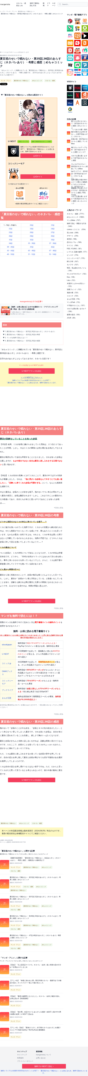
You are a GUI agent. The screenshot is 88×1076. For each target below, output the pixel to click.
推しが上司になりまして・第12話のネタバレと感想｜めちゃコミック (79, 124)
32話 (31, 240)
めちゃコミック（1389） (76, 217)
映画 (43, 4)
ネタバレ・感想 (50, 80)
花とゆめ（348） (73, 233)
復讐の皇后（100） (74, 315)
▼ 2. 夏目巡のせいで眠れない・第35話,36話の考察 (21, 334)
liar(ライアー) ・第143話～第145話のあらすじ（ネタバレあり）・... (79, 174)
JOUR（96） (71, 318)
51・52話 (31, 254)
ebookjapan (7, 644)
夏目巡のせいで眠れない (25, 11)
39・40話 (10, 247)
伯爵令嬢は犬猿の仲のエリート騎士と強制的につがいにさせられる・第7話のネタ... (79, 183)
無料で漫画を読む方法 (34, 4)
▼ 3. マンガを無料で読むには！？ (15, 338)
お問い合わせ (41, 1058)
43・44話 (10, 251)
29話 (31, 236)
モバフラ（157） (73, 265)
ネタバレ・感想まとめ (21, 4)
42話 (52, 247)
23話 (31, 229)
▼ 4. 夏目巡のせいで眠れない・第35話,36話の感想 (21, 341)
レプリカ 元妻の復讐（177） (77, 252)
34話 (10, 243)
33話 (52, 240)
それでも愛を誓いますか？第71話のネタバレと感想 (79, 158)
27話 (52, 232)
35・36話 (31, 243)
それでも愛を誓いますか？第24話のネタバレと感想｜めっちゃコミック (79, 199)
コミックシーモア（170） (76, 258)
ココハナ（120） (73, 296)
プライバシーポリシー (25, 1061)
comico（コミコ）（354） (77, 229)
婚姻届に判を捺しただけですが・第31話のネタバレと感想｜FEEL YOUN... (79, 191)
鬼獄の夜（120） (73, 293)
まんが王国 (6, 698)
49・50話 (10, 254)
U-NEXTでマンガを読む (32, 371)
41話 (31, 247)
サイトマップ (22, 1055)
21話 (52, 225)
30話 (52, 236)
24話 (52, 229)
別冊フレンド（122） (74, 289)
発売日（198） (72, 239)
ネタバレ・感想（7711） (76, 214)
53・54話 (52, 254)
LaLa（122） (71, 280)
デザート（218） (73, 236)
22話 (10, 229)
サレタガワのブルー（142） (77, 274)
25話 (10, 232)
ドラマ (48, 4)
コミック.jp (6, 663)
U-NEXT (5, 654)
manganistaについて (43, 1055)
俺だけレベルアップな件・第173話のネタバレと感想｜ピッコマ (79, 149)
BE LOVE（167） (73, 261)
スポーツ (53, 4)
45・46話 (31, 251)
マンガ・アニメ (11, 11)
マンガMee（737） (74, 220)
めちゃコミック (37, 80)
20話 (31, 225)
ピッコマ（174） (73, 255)
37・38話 (52, 243)
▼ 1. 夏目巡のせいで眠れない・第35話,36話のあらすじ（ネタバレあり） (29, 331)
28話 (10, 236)
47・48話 (52, 251)
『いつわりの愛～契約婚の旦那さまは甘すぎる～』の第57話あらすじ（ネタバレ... (79, 133)
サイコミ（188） (73, 245)
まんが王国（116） (74, 299)
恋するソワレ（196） (75, 242)
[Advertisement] (31, 282)
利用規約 (20, 1058)
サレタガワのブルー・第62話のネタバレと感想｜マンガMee (79, 166)
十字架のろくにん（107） (76, 305)
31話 (10, 240)
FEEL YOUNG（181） (75, 249)
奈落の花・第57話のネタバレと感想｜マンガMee (79, 141)
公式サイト (37, 156)
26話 (31, 232)
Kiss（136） (71, 277)
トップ (2, 11)
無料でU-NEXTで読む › (44, 1066)
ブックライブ (7, 690)
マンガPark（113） (74, 302)
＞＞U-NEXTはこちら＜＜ (32, 377)
